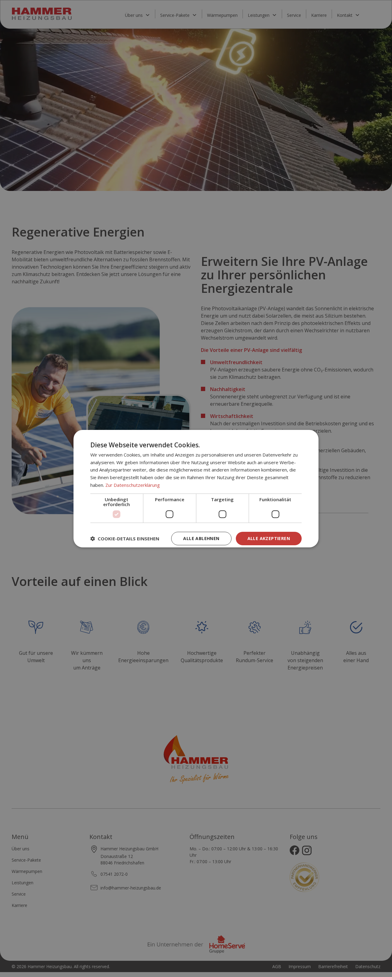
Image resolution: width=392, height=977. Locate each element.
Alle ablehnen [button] (201, 538)
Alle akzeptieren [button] (268, 538)
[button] (124, 538)
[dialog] (196, 488)
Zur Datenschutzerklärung (132, 485)
